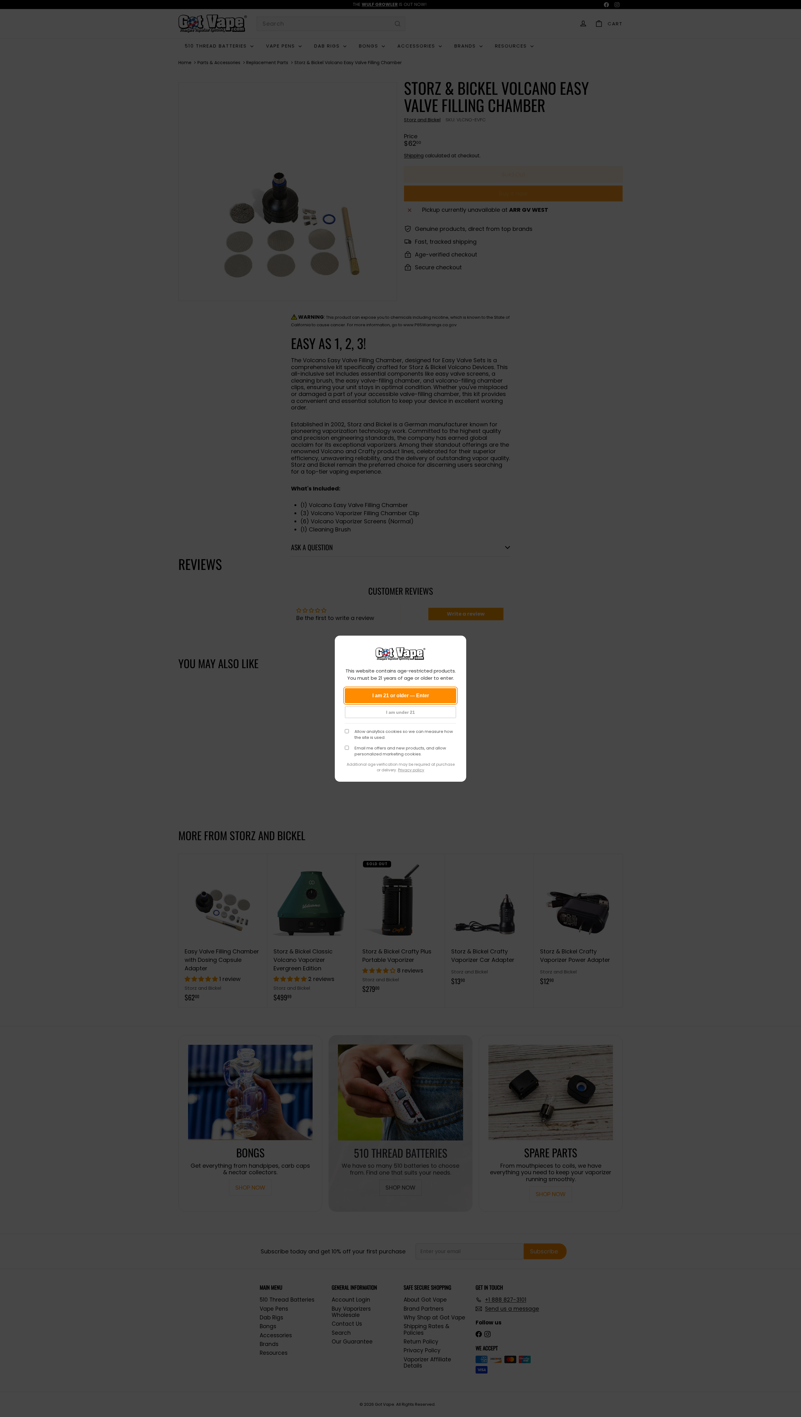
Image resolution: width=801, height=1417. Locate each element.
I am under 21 (400, 712)
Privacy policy (411, 770)
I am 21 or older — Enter (400, 695)
